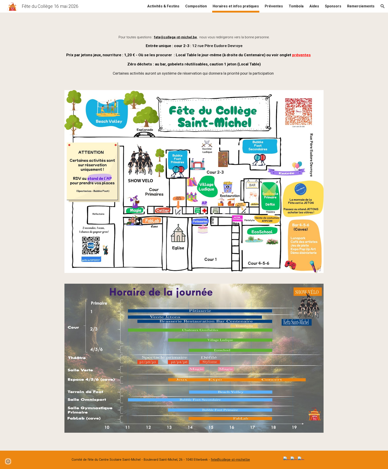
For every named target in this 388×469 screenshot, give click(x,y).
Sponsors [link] (333, 6)
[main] (194, 54)
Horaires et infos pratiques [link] (236, 6)
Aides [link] (314, 6)
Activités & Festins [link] (163, 6)
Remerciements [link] (361, 6)
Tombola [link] (296, 6)
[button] (382, 6)
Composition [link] (196, 6)
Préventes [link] (274, 6)
